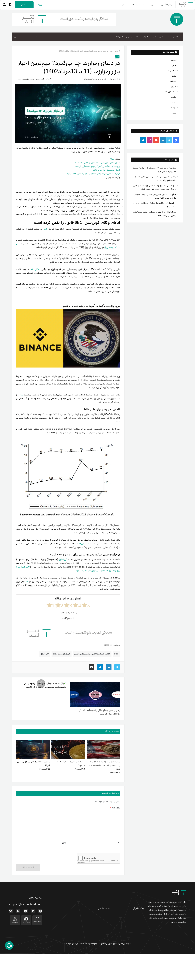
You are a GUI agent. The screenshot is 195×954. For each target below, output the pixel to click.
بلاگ (122, 5)
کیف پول (129, 36)
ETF (26, 581)
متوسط (173, 107)
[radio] (86, 605)
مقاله (137, 36)
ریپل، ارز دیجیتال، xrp (61, 654)
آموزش (145, 36)
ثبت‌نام (24, 5)
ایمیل (63, 842)
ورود (40, 5)
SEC (45, 229)
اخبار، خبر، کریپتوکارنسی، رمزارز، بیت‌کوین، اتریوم (91, 654)
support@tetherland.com (25, 904)
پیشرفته (173, 81)
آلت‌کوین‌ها (84, 543)
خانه (116, 51)
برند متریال (138, 908)
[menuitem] (177, 37)
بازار (152, 5)
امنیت (153, 36)
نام (118, 842)
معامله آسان (166, 5)
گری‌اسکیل (63, 559)
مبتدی (173, 102)
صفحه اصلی (177, 36)
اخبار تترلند (118, 36)
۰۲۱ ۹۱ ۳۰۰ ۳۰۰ (35, 898)
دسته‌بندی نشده (170, 91)
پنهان (112, 159)
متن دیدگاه (115, 807)
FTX (21, 395)
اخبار (161, 36)
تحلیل (173, 86)
